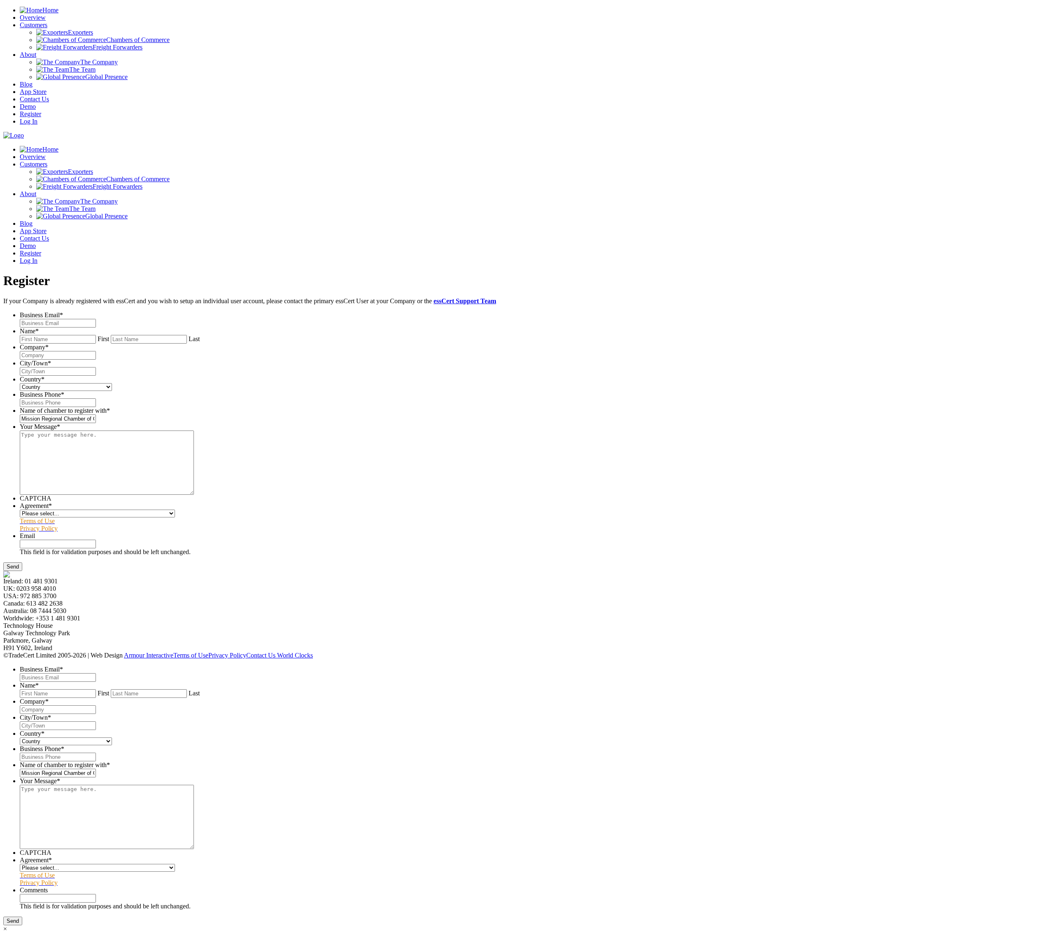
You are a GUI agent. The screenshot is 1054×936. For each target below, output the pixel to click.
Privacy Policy (227, 655)
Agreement (36, 505)
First (103, 338)
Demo (28, 106)
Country (32, 379)
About (28, 54)
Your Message (40, 426)
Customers (33, 24)
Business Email (41, 314)
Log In (28, 121)
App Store (33, 91)
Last (194, 338)
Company (34, 347)
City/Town (35, 363)
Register (30, 113)
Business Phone (42, 394)
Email (27, 535)
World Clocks (294, 655)
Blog (26, 84)
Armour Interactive (148, 655)
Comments (34, 890)
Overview (33, 17)
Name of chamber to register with (65, 410)
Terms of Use (190, 655)
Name (29, 331)
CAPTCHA (35, 498)
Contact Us (34, 99)
